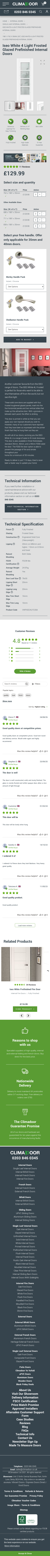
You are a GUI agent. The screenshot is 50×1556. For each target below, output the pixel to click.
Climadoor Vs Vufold (25, 1370)
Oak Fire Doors (25, 1286)
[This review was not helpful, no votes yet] (45, 751)
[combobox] (38, 707)
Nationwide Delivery (25, 1083)
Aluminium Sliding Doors (25, 1216)
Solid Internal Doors (25, 1239)
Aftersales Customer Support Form (25, 1414)
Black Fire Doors (25, 1307)
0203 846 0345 (25, 12)
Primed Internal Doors (25, 1246)
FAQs (25, 1431)
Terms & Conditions (13, 1491)
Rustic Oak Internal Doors (25, 1260)
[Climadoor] (25, 4)
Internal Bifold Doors (25, 1172)
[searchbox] (13, 684)
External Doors (25, 1316)
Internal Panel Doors (25, 1257)
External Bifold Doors (25, 1204)
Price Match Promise (25, 1405)
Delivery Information (25, 1398)
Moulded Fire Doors (25, 1304)
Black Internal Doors (25, 1263)
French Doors (25, 1184)
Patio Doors (25, 1367)
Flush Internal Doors (25, 1253)
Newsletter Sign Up (25, 1442)
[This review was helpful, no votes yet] (40, 751)
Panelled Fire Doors (25, 1300)
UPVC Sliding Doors (25, 1213)
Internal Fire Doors (18, 993)
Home (5, 21)
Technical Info (25, 1434)
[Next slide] (28, 1015)
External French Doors (25, 1191)
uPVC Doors (25, 1374)
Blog (25, 1427)
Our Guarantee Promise (16, 1495)
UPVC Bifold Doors (25, 1329)
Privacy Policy (36, 1495)
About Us (25, 1390)
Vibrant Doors (18, 1482)
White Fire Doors (25, 1293)
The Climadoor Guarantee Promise (25, 1124)
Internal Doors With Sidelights (25, 1277)
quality (6, 695)
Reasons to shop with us (25, 1042)
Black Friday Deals (25, 1384)
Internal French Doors (25, 1175)
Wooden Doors (25, 1381)
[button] (42, 62)
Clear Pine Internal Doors (25, 1270)
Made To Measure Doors (25, 1445)
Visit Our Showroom (25, 1394)
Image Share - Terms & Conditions (23, 1505)
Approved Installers (25, 1409)
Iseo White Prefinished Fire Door (25, 989)
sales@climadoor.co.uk (26, 1469)
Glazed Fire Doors (25, 1290)
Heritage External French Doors (25, 1341)
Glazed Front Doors (25, 1361)
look (13, 695)
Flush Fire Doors (25, 1297)
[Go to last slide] (21, 1015)
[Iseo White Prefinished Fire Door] (25, 964)
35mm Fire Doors (25, 1310)
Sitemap (24, 1509)
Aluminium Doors (25, 1377)
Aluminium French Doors (25, 1338)
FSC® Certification (25, 1401)
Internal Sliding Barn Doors (25, 1274)
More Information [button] (12, 1546)
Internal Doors (16, 21)
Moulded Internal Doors (25, 1267)
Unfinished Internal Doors (25, 1236)
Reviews (25, 1423)
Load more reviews (25, 925)
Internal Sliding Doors (25, 1220)
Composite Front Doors (25, 1358)
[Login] (47, 13)
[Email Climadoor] (6, 12)
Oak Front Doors (25, 1354)
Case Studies (25, 1419)
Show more (7, 701)
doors (28, 695)
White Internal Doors (25, 1243)
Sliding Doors (25, 1209)
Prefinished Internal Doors (25, 1250)
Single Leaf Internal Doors (14, 24)
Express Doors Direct (35, 1482)
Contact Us (25, 1438)
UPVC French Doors (25, 1345)
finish (21, 695)
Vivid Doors (23, 1485)
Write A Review (25, 671)
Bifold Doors (25, 1197)
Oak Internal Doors (25, 1229)
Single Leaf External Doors (25, 1351)
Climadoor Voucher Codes (24, 1500)
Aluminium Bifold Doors (25, 1325)
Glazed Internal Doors (25, 1232)
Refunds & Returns (34, 1491)
